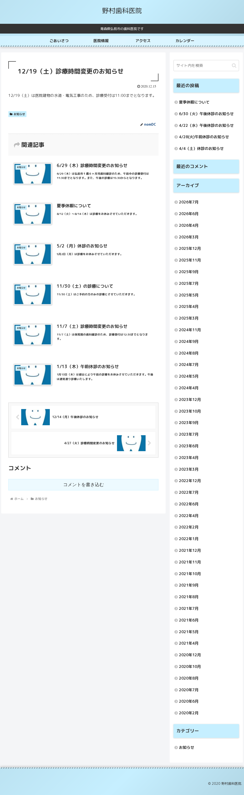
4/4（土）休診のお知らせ (201, 148)
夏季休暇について (194, 102)
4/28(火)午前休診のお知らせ (204, 136)
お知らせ (19, 114)
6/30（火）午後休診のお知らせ (206, 113)
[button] (234, 65)
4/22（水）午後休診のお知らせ (206, 125)
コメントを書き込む (83, 484)
